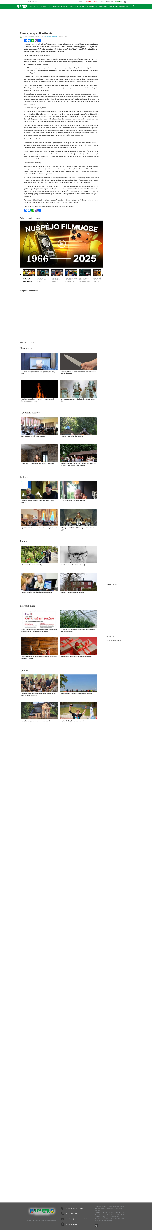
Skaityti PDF (118, 1)
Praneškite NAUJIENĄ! (91, 1)
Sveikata (78, 6)
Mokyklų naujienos (67, 6)
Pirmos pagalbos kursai (113, 640)
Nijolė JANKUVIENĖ (28, 37)
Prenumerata (109, 1)
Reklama (102, 1)
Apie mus (80, 1)
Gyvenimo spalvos (101, 6)
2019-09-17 (40, 37)
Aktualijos (34, 6)
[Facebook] (125, 2)
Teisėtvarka (43, 6)
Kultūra (85, 6)
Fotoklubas (63, 37)
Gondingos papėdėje (50, 37)
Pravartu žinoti (124, 6)
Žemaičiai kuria (113, 6)
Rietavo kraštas (54, 6)
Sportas (91, 6)
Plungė (23, 541)
